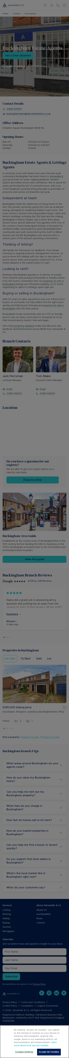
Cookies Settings (24, 1052)
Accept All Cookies (49, 1052)
